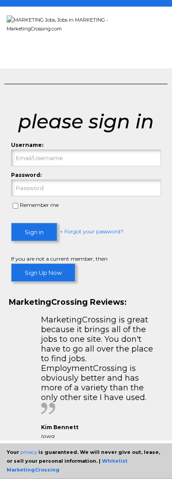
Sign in (34, 232)
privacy (28, 452)
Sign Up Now (43, 272)
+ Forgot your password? (91, 231)
